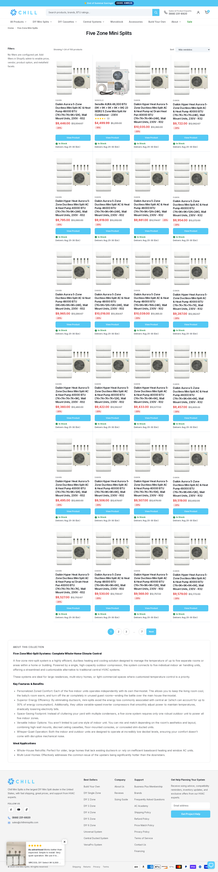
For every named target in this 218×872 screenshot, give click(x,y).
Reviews (119, 793)
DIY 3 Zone (90, 806)
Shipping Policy (142, 812)
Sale (189, 21)
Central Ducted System (96, 838)
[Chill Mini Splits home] (21, 781)
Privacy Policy (141, 831)
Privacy (96, 867)
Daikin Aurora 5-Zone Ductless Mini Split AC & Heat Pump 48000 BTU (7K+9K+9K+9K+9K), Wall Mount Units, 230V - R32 (112, 581)
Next (151, 631)
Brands (138, 793)
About (175, 21)
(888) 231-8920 (21, 817)
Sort (172, 49)
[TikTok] (26, 809)
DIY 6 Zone (90, 825)
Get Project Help (190, 814)
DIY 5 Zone (90, 818)
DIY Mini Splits (41, 21)
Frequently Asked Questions (149, 799)
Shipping (76, 867)
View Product (73, 137)
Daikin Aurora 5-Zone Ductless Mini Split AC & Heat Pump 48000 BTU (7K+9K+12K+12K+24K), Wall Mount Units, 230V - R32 (112, 301)
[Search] (155, 12)
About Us (119, 786)
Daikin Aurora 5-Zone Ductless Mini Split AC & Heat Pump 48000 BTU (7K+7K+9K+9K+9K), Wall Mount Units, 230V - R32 (190, 395)
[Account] (198, 12)
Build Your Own (157, 21)
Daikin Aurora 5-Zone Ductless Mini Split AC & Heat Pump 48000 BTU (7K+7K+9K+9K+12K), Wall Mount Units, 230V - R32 (190, 488)
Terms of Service (143, 838)
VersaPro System (93, 844)
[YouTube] (18, 809)
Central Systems (92, 21)
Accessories (136, 21)
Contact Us (140, 844)
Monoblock (117, 21)
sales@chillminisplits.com (25, 822)
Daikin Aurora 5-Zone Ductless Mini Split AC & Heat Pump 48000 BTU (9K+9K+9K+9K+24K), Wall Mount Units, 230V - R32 (73, 301)
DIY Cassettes (66, 21)
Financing (139, 851)
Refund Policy (141, 818)
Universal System (93, 831)
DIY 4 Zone (90, 812)
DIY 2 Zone (90, 799)
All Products (17, 21)
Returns (87, 867)
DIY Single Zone (92, 793)
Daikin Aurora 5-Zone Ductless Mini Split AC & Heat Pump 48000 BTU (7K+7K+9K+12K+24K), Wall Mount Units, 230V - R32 (151, 208)
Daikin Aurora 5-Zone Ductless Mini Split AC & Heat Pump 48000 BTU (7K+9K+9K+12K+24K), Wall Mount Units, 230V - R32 (190, 208)
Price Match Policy (144, 825)
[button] (64, 841)
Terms (106, 867)
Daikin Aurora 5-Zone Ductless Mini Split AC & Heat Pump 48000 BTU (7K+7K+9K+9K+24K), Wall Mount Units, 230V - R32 (112, 208)
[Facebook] (11, 809)
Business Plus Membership (148, 786)
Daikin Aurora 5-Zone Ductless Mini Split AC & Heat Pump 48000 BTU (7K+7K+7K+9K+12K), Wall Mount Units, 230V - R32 (73, 111)
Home (11, 28)
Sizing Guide (121, 799)
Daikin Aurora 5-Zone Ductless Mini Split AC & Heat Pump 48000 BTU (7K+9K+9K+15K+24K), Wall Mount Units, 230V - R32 (151, 301)
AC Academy (141, 806)
